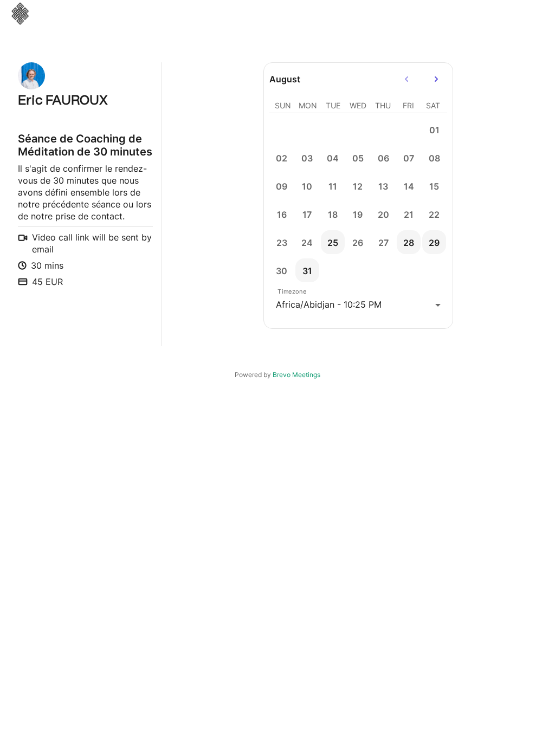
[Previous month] (406, 79)
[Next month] (436, 79)
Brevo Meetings (296, 375)
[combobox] (358, 305)
